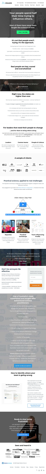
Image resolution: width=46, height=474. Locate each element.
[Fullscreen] (39, 215)
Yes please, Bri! (36, 285)
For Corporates (20, 2)
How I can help (23, 32)
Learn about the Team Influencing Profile (35, 405)
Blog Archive (41, 467)
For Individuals (41, 2)
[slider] (21, 215)
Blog (27, 467)
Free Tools (32, 5)
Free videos (17, 467)
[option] (23, 85)
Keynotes (17, 5)
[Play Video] (6, 215)
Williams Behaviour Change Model (25, 187)
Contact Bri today (23, 434)
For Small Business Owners (30, 2)
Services (22, 5)
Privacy (36, 467)
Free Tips (27, 5)
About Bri (38, 5)
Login (42, 5)
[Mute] (35, 215)
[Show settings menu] (37, 215)
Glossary (31, 467)
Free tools (23, 467)
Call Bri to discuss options (23, 366)
